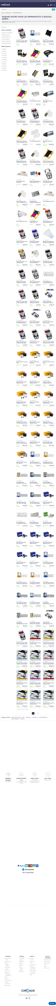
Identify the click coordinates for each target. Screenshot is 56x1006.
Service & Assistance (47, 957)
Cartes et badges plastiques (7, 965)
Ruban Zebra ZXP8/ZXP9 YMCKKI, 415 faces (34, 563)
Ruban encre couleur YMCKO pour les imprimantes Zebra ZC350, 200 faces (21, 302)
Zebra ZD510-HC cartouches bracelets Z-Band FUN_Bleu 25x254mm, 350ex (21, 663)
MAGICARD (22, 961)
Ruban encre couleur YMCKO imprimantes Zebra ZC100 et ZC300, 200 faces (48, 342)
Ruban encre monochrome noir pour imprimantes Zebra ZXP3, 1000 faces (21, 142)
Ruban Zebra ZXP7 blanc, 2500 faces (34, 362)
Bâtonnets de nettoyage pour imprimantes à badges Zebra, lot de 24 (48, 242)
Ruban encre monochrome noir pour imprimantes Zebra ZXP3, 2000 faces (48, 162)
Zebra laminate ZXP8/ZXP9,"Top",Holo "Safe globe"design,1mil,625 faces (48, 603)
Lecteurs (7, 978)
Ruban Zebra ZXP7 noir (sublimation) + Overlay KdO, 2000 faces (48, 423)
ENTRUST (22, 971)
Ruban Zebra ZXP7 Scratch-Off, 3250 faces (21, 463)
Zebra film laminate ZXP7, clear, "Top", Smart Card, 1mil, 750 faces (35, 463)
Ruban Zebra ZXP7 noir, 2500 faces (21, 362)
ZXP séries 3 (35, 717)
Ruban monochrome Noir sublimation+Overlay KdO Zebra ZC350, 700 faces (34, 302)
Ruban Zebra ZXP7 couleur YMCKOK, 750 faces (35, 382)
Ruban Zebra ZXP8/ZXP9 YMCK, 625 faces (47, 503)
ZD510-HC (22, 718)
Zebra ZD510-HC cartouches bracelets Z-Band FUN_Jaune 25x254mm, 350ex (48, 643)
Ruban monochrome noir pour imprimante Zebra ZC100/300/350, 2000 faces (21, 122)
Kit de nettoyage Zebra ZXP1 (21, 221)
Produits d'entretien (15, 718)
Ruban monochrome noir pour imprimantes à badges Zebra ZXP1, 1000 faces (48, 82)
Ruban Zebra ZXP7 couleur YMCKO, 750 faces (21, 382)
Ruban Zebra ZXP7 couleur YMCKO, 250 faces (48, 403)
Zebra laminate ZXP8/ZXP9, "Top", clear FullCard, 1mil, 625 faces (48, 563)
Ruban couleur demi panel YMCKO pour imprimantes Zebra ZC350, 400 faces (21, 342)
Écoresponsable (9, 980)
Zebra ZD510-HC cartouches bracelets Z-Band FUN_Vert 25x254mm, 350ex (35, 663)
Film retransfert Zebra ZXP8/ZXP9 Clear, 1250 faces (47, 523)
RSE (45, 966)
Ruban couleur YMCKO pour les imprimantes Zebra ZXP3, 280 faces (21, 102)
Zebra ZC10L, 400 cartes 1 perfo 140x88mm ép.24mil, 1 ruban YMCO (48, 122)
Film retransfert (6, 39)
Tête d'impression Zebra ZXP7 (47, 142)
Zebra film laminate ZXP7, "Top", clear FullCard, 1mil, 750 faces (35, 41)
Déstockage (8, 985)
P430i (4, 51)
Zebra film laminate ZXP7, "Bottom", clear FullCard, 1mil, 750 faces (22, 82)
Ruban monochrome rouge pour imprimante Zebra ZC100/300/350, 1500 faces (48, 222)
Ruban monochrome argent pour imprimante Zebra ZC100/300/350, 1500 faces (35, 282)
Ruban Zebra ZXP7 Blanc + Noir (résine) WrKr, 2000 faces (48, 443)
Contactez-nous (48, 959)
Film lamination (6, 37)
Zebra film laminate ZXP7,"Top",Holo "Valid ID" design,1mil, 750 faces (48, 483)
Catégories (8, 956)
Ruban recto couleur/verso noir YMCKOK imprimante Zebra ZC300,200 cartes (35, 122)
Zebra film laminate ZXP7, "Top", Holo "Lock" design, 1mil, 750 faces (21, 503)
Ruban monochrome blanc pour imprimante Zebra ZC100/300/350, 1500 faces (48, 182)
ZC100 (5, 55)
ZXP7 (4, 66)
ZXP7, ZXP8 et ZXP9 (43, 717)
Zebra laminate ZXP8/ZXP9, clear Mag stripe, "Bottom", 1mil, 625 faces (35, 583)
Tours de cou (8, 970)
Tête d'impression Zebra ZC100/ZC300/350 (47, 61)
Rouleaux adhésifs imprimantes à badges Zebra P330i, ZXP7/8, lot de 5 (35, 202)
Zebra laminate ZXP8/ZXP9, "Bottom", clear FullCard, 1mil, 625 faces (22, 583)
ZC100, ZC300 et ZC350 (15, 717)
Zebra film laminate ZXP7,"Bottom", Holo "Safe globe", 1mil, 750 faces (21, 483)
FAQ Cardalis (47, 961)
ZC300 (5, 57)
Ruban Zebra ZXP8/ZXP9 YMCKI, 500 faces (21, 563)
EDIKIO (21, 965)
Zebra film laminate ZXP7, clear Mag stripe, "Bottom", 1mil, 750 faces (48, 463)
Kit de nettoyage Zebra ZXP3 (35, 101)
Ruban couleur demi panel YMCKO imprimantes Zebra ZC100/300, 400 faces (21, 162)
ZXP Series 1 (28, 717)
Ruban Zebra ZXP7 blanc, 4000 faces (34, 403)
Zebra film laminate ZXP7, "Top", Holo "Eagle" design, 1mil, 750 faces (35, 503)
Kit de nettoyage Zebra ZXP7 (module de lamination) (35, 262)
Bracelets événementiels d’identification (8, 974)
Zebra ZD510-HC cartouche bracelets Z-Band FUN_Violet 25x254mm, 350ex (35, 683)
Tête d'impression (7, 43)
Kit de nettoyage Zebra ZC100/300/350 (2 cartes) (21, 523)
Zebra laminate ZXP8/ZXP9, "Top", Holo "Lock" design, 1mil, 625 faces (35, 603)
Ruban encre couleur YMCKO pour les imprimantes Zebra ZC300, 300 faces (21, 41)
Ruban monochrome (7, 32)
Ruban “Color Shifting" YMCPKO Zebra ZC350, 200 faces (48, 302)
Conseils (32, 956)
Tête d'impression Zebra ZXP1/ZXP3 (47, 101)
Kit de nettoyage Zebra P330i (48, 201)
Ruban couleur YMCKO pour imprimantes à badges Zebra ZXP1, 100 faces (21, 61)
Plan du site (47, 968)
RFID (6, 977)
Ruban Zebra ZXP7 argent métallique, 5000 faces (21, 403)
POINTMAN (22, 958)
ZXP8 (4, 68)
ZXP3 (4, 63)
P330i (4, 49)
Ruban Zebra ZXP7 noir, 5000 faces (48, 362)
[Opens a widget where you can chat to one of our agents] (52, 1003)
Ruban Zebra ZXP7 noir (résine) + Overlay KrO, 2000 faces (21, 443)
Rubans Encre (8, 961)
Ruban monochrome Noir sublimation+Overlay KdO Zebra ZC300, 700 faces (21, 282)
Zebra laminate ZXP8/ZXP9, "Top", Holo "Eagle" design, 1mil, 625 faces (21, 603)
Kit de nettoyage (7, 41)
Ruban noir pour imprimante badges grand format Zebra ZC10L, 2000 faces (48, 41)
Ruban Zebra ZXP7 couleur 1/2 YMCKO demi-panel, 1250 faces (21, 423)
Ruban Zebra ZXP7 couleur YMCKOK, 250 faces (35, 423)
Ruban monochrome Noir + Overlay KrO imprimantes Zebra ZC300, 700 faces (48, 262)
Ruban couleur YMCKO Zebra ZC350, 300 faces (21, 242)
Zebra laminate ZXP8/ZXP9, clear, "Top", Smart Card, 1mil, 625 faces (48, 583)
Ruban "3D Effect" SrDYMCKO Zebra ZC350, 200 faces (48, 623)
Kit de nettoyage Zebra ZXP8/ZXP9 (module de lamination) (34, 523)
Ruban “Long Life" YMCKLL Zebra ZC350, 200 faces (35, 322)
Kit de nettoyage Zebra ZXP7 (35, 141)
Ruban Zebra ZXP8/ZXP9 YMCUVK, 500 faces (47, 543)
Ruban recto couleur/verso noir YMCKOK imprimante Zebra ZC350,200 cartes (21, 322)
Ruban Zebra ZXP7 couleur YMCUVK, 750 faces (35, 443)
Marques (22, 956)
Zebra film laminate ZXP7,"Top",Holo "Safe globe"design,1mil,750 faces (35, 483)
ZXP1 (4, 61)
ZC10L (4, 53)
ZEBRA (21, 969)
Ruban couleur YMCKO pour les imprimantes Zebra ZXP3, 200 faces (35, 61)
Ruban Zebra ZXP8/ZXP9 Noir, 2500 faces (21, 543)
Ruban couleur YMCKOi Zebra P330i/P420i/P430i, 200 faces (35, 182)
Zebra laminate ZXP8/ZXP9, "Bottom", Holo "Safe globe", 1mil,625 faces (35, 623)
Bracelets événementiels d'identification (33, 967)
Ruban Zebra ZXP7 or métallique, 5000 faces (47, 382)
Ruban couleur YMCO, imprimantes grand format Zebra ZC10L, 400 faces (35, 82)
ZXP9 (4, 70)
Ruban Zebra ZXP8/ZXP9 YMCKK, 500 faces (34, 543)
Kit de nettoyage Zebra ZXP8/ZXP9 (20, 182)
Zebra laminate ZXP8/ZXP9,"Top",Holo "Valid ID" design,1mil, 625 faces (21, 623)
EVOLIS (21, 960)
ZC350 (5, 59)
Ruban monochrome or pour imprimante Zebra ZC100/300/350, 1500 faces (21, 262)
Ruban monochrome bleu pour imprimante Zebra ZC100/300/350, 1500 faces (35, 242)
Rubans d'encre (5, 21)
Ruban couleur (6, 34)
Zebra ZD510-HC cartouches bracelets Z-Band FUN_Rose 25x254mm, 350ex (48, 663)
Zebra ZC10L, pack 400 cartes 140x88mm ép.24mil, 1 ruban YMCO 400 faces (21, 202)
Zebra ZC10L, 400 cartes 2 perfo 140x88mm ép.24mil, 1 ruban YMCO (35, 162)
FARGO (21, 963)
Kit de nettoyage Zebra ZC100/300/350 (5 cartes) (48, 282)
